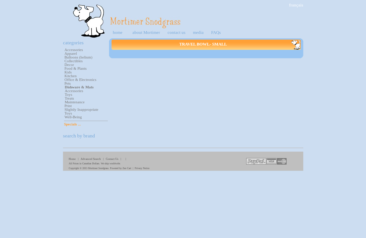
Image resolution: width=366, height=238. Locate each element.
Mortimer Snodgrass (98, 168)
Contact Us (112, 158)
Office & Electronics (80, 80)
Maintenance (75, 102)
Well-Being (73, 117)
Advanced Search (91, 158)
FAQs (216, 32)
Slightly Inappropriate (81, 110)
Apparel (70, 54)
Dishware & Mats (79, 87)
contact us (176, 32)
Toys (68, 95)
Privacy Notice (142, 168)
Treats (69, 98)
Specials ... (72, 124)
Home (72, 158)
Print (68, 106)
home (117, 32)
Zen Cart (126, 168)
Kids (68, 72)
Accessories (73, 50)
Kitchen (70, 76)
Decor (69, 65)
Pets (67, 83)
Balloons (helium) (78, 57)
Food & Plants (75, 68)
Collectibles (73, 61)
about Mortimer (146, 32)
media (198, 32)
